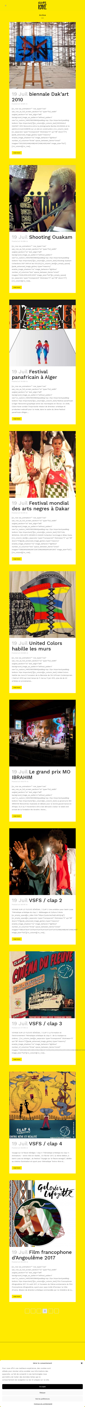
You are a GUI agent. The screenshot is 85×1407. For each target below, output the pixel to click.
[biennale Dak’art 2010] (42, 55)
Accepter (42, 1387)
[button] (82, 1363)
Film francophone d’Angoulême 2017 (42, 1255)
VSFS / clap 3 (45, 1023)
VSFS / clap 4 (45, 1144)
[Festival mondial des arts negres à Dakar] (42, 464)
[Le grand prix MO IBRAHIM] (42, 733)
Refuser (42, 1393)
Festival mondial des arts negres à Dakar (40, 506)
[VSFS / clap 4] (42, 1105)
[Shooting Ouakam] (42, 198)
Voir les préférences (42, 1399)
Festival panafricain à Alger (34, 374)
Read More (16, 153)
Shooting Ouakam (50, 237)
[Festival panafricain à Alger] (42, 333)
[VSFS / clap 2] (42, 861)
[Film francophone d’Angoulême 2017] (42, 1213)
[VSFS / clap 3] (42, 984)
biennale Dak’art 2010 (40, 97)
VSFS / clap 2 (45, 900)
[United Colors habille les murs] (42, 604)
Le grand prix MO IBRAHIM (41, 774)
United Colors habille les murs (37, 646)
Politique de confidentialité (43, 1404)
